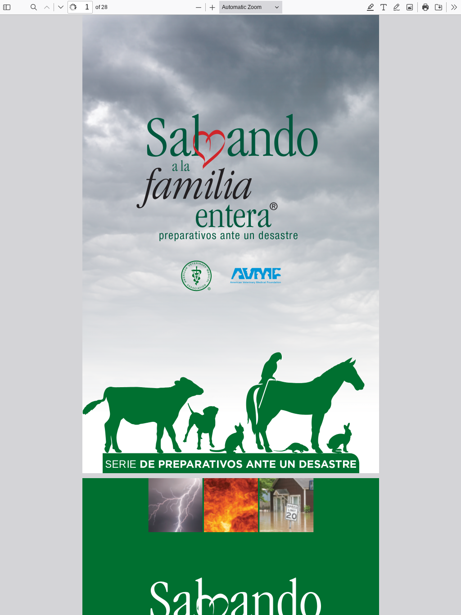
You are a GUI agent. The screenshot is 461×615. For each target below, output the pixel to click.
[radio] (370, 7)
